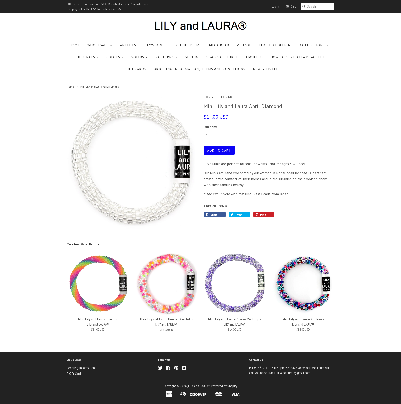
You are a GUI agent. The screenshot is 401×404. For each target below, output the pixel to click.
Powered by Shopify (224, 386)
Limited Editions (276, 45)
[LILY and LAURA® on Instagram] (183, 369)
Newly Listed (266, 69)
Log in (275, 6)
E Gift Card (74, 374)
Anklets (128, 45)
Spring (191, 57)
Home (74, 45)
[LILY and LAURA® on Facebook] (168, 369)
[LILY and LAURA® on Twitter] (160, 369)
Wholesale (98, 45)
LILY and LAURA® (199, 386)
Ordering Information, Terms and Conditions (199, 69)
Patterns (165, 57)
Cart (293, 6)
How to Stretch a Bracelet (297, 57)
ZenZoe (244, 45)
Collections (313, 45)
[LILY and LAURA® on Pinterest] (176, 369)
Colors (113, 57)
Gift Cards (135, 69)
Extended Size (187, 45)
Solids (138, 57)
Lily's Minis (154, 45)
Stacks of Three (222, 57)
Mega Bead (219, 45)
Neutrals (86, 57)
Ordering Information (81, 368)
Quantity (210, 127)
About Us (254, 57)
